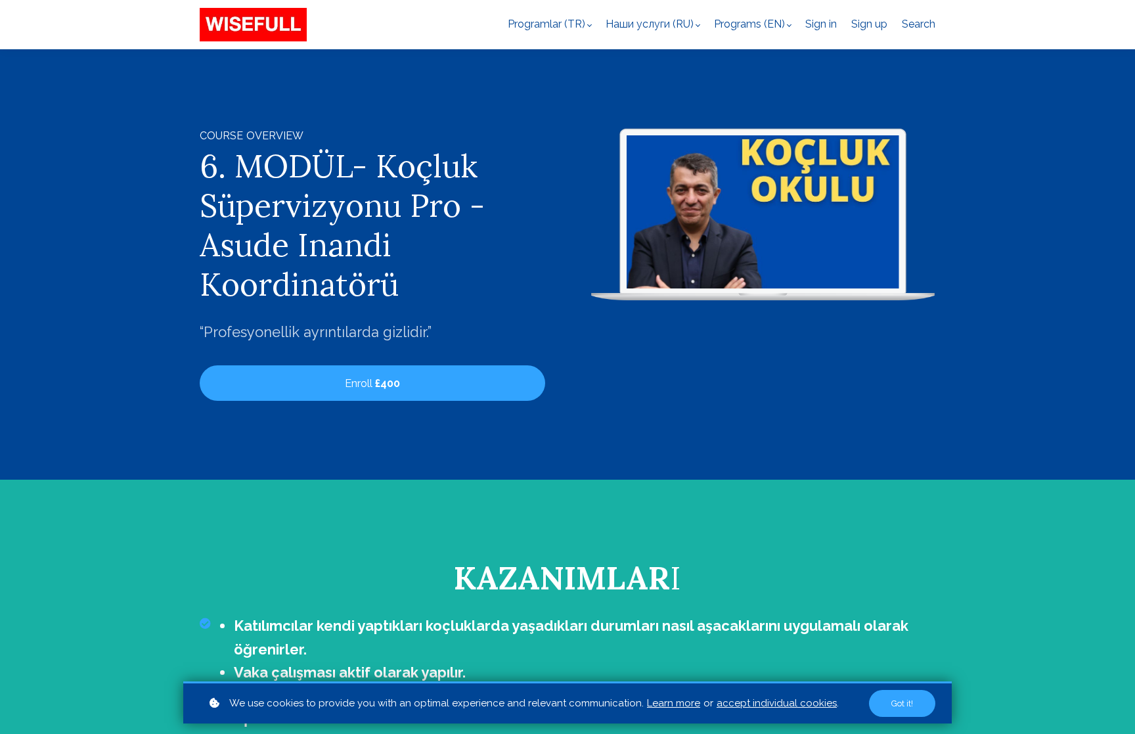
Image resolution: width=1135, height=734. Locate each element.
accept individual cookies (777, 703)
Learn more (673, 703)
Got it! (902, 703)
